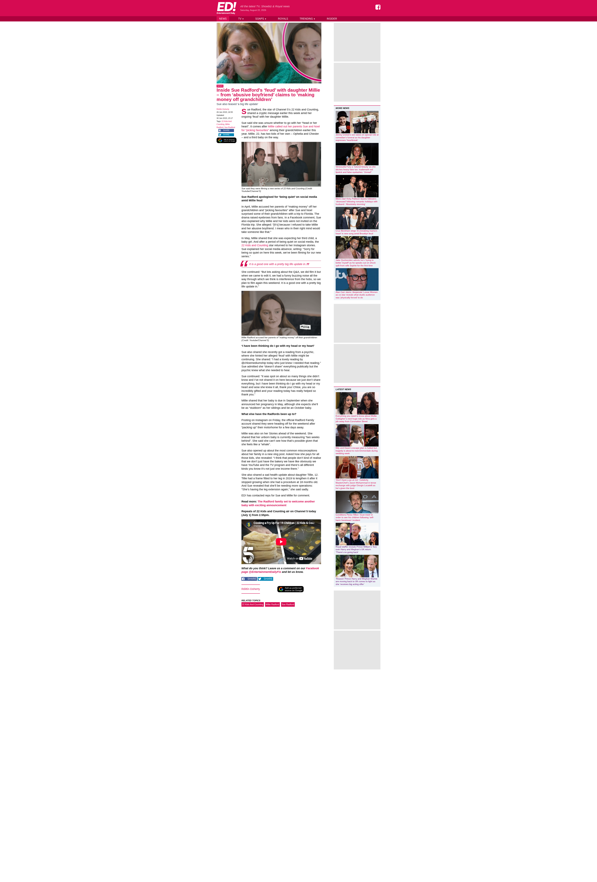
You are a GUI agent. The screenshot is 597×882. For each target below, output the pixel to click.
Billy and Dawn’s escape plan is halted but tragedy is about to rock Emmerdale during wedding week (357, 451)
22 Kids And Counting (252, 604)
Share (226, 130)
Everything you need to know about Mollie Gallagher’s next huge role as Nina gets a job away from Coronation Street (356, 419)
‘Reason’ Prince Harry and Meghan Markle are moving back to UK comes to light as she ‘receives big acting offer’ (356, 581)
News (223, 18)
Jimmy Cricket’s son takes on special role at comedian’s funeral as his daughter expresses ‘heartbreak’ (357, 137)
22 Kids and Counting (254, 245)
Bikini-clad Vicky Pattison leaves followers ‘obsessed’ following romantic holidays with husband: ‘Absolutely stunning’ (356, 201)
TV (241, 18)
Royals (283, 18)
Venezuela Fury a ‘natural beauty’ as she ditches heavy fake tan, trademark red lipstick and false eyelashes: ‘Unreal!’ (356, 169)
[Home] (226, 8)
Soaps (260, 18)
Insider (332, 18)
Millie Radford (272, 604)
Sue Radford (229, 127)
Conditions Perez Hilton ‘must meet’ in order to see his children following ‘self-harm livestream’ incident (355, 517)
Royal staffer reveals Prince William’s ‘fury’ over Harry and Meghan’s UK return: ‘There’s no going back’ (356, 549)
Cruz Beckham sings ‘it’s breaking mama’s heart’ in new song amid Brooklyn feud (356, 232)
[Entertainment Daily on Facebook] (377, 7)
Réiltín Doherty (223, 109)
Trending (307, 18)
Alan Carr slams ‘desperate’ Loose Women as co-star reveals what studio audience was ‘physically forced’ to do (357, 295)
